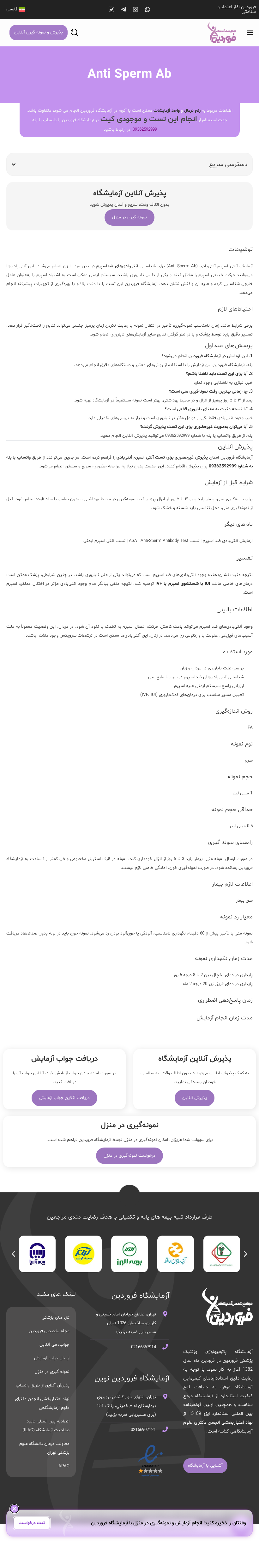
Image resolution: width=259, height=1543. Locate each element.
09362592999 (145, 130)
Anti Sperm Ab (182, 266)
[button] (250, 32)
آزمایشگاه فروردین (141, 284)
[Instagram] (135, 9)
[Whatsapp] (147, 9)
